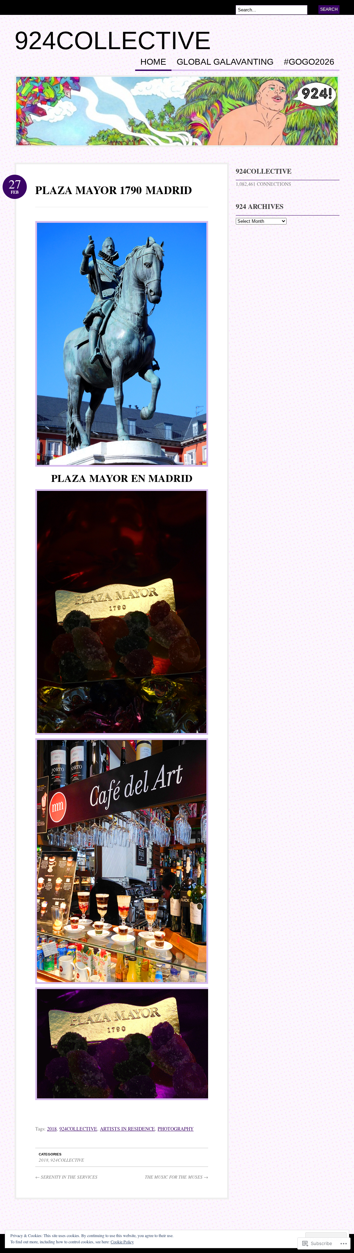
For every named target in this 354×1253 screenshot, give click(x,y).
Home (153, 61)
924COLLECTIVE (113, 40)
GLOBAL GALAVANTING (225, 61)
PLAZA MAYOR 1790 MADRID (113, 190)
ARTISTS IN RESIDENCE (127, 1128)
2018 (52, 1128)
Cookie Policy (122, 1241)
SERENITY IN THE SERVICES (66, 1177)
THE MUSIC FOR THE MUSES (176, 1177)
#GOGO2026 (309, 61)
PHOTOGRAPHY (176, 1128)
